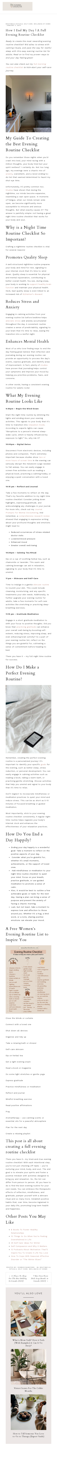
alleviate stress (13, 321)
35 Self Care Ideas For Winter (25, 1243)
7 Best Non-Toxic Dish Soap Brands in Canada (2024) (39, 1278)
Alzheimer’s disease (32, 294)
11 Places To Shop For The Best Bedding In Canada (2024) (18, 1278)
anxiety (9, 174)
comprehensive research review (34, 516)
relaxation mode (36, 425)
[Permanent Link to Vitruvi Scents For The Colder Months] (28, 1384)
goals (43, 764)
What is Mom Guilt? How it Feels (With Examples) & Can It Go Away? (28, 1343)
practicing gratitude (26, 627)
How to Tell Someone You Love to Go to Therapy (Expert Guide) (28, 1435)
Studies (9, 190)
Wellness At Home (42, 24)
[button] (51, 5)
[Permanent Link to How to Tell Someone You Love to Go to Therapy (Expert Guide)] (28, 1429)
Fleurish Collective (17, 6)
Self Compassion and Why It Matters (29, 1246)
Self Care (28, 24)
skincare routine (41, 585)
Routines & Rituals (14, 24)
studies (44, 365)
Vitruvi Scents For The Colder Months (28, 1389)
